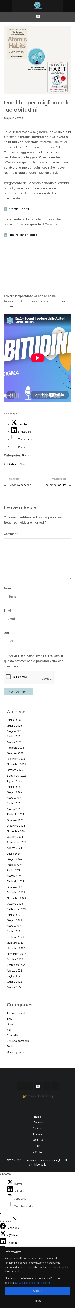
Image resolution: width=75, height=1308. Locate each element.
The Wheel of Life (55, 485)
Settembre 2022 (16, 965)
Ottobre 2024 (15, 837)
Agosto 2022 (14, 970)
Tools (10, 1046)
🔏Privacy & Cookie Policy (37, 1096)
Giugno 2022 (14, 982)
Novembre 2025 (16, 764)
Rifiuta (37, 1301)
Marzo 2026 (14, 742)
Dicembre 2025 (16, 759)
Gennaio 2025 (15, 820)
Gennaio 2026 (15, 753)
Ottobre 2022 (15, 959)
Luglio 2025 (14, 787)
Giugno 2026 (14, 726)
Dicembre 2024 (16, 826)
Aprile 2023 (13, 931)
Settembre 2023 (16, 909)
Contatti (37, 1152)
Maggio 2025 (14, 798)
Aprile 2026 (13, 736)
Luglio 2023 (14, 915)
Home (37, 1117)
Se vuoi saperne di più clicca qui (33, 1283)
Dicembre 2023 (16, 892)
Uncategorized (16, 1052)
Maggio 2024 (14, 865)
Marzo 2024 (14, 876)
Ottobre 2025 (15, 770)
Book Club (37, 1140)
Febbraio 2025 (15, 814)
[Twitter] (10, 1184)
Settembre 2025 (16, 776)
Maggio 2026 (14, 731)
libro (23, 464)
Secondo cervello (20, 485)
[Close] (71, 1250)
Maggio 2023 (14, 926)
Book (25, 455)
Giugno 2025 (14, 792)
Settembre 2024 (16, 842)
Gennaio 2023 (15, 943)
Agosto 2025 (14, 781)
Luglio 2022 (14, 976)
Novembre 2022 (16, 954)
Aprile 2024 (13, 870)
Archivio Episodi (16, 1013)
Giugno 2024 (14, 859)
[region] (37, 1277)
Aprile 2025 (13, 803)
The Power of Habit (22, 235)
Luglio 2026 (14, 720)
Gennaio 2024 (15, 887)
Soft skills (12, 1035)
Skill (9, 1030)
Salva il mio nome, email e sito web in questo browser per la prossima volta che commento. (33, 661)
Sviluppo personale (18, 1041)
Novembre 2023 (16, 898)
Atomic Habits (18, 209)
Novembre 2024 (16, 831)
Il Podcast (37, 1122)
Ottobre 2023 (15, 904)
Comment (11, 534)
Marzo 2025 (14, 809)
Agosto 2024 (14, 848)
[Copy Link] (10, 1198)
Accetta (37, 1291)
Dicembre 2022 (16, 948)
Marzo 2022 (14, 987)
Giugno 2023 (14, 920)
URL (7, 633)
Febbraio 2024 (15, 881)
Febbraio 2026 (15, 748)
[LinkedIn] (10, 1191)
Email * (9, 610)
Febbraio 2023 (15, 937)
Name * (9, 588)
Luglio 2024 (14, 854)
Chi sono (37, 1128)
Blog (9, 1019)
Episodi (37, 1134)
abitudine (11, 464)
